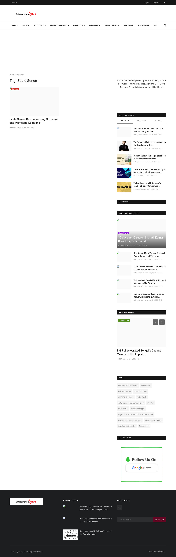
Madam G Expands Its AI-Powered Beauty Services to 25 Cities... (149, 295)
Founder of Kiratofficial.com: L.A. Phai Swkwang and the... (148, 130)
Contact (14, 2)
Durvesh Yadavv (140, 189)
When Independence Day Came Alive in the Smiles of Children (96, 520)
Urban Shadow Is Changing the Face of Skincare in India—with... (150, 157)
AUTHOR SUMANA (125, 397)
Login (147, 3)
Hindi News (143, 25)
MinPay (150, 403)
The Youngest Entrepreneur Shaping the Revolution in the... (150, 143)
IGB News (128, 25)
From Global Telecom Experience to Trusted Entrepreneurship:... (150, 268)
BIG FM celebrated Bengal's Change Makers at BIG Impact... (139, 352)
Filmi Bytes (158, 87)
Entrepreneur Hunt (141, 135)
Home (15, 25)
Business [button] (94, 25)
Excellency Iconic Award (128, 385)
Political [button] (39, 25)
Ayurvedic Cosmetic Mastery (129, 420)
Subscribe (159, 519)
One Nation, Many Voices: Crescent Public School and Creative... (149, 254)
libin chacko (146, 385)
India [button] (25, 25)
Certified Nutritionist (126, 426)
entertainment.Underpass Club (131, 403)
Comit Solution (141, 391)
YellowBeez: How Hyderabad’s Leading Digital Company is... (147, 184)
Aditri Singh (141, 397)
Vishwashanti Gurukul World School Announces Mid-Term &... (150, 281)
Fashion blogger (137, 408)
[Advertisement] (88, 49)
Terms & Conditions (156, 551)
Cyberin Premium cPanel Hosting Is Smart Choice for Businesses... (149, 170)
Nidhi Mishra (138, 175)
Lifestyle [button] (78, 25)
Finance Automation (153, 420)
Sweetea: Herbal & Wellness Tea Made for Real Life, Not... (96, 532)
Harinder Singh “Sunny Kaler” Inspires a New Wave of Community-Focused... (96, 507)
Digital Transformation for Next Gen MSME (135, 414)
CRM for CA (122, 408)
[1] (164, 3)
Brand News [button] (111, 25)
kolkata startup (124, 391)
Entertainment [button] (59, 25)
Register (156, 3)
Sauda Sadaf (144, 426)
